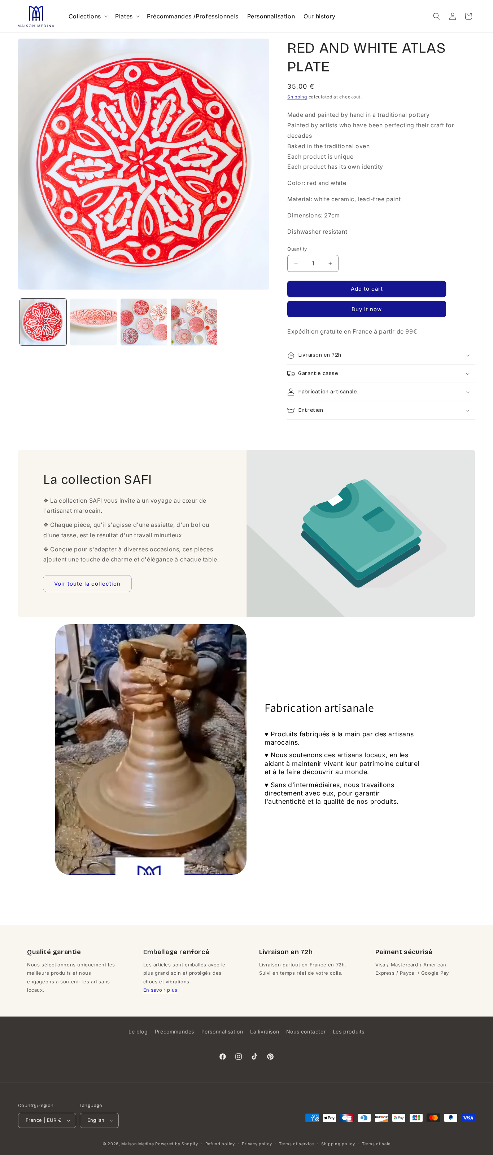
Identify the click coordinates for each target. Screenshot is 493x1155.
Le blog (138, 1031)
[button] (87, 16)
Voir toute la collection (87, 583)
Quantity (297, 249)
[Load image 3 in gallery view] (144, 322)
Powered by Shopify (176, 1143)
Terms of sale (376, 1143)
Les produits (349, 1031)
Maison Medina (137, 1143)
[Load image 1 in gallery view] (43, 322)
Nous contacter (306, 1031)
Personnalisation (222, 1031)
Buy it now (367, 309)
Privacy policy (257, 1143)
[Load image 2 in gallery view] (93, 322)
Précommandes (174, 1031)
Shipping (297, 97)
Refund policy (220, 1143)
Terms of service (296, 1143)
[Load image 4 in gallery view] (194, 322)
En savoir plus (160, 990)
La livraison (264, 1031)
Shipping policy (338, 1143)
